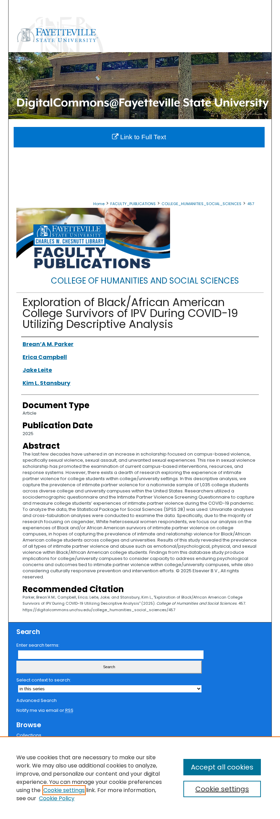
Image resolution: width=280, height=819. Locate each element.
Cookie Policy (56, 798)
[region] (140, 777)
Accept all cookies (222, 767)
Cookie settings (64, 790)
